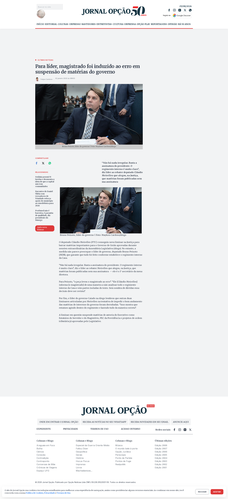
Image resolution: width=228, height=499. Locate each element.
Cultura (118, 24)
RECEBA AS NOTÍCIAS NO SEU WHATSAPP (104, 422)
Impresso (75, 24)
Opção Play (143, 24)
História (80, 458)
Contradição (43, 458)
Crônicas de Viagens (47, 467)
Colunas (63, 24)
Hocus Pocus (82, 461)
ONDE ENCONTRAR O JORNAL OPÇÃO (58, 422)
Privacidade (70, 429)
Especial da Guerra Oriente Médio (93, 445)
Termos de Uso (63, 493)
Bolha (39, 448)
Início (40, 24)
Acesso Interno (130, 429)
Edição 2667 (161, 448)
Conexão (41, 455)
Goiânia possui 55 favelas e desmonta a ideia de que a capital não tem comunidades (44, 182)
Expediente (44, 429)
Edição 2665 (161, 455)
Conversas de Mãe (46, 464)
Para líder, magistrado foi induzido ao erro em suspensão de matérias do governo (87, 69)
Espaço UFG (43, 470)
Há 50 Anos (184, 24)
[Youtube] (179, 10)
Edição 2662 (161, 464)
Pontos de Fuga (123, 461)
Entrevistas (104, 24)
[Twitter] (185, 10)
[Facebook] (169, 10)
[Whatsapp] (190, 10)
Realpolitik (120, 464)
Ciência (40, 451)
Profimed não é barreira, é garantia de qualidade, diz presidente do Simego (44, 215)
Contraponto (43, 461)
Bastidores (89, 24)
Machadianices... (84, 470)
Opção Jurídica (123, 451)
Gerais (79, 455)
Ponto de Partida (123, 458)
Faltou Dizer (82, 448)
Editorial (51, 24)
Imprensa (130, 24)
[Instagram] (174, 10)
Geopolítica (81, 451)
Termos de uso (99, 429)
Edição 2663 (161, 461)
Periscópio (120, 455)
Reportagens (159, 24)
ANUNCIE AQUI (181, 422)
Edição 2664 (161, 458)
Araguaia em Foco (46, 445)
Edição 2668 (161, 445)
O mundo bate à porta (126, 448)
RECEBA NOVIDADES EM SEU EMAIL (149, 422)
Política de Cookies (34, 493)
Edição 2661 (161, 467)
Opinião (172, 24)
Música (118, 445)
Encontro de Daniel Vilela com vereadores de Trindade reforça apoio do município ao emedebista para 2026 (44, 198)
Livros (79, 467)
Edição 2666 (161, 451)
